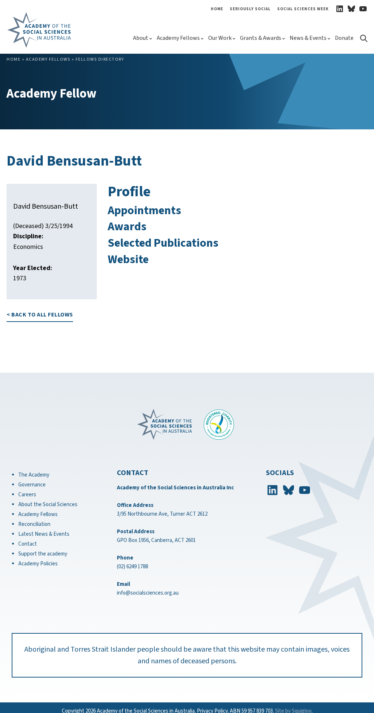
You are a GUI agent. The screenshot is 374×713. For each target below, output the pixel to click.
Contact (27, 544)
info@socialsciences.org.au (148, 593)
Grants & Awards (260, 38)
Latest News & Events (43, 534)
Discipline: (28, 236)
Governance (32, 485)
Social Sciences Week (303, 9)
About (140, 38)
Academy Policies (38, 564)
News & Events (308, 38)
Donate (344, 38)
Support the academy (42, 554)
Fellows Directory (100, 59)
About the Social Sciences (47, 504)
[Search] (363, 40)
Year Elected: (32, 268)
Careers (27, 494)
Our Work (220, 38)
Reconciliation (34, 524)
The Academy (33, 475)
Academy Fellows (178, 38)
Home (217, 9)
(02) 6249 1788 (132, 566)
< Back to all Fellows (40, 315)
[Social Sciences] (53, 30)
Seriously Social (250, 9)
